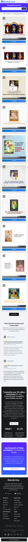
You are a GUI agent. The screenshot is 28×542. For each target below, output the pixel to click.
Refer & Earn (17, 520)
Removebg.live (6, 518)
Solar (4, 507)
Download (14, 41)
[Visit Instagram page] (15, 534)
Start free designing (14, 539)
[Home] (8, 2)
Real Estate (5, 502)
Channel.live (5, 516)
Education (5, 504)
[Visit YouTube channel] (21, 534)
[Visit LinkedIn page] (9, 534)
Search (23, 8)
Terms (15, 518)
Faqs (15, 509)
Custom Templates (18, 504)
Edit (11, 27)
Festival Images (17, 502)
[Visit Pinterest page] (18, 534)
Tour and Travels (7, 509)
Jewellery (5, 500)
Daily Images (17, 500)
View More (14, 314)
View (16, 27)
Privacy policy (17, 514)
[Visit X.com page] (12, 534)
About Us (16, 507)
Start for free (14, 423)
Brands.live (13, 480)
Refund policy (17, 516)
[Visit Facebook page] (6, 534)
